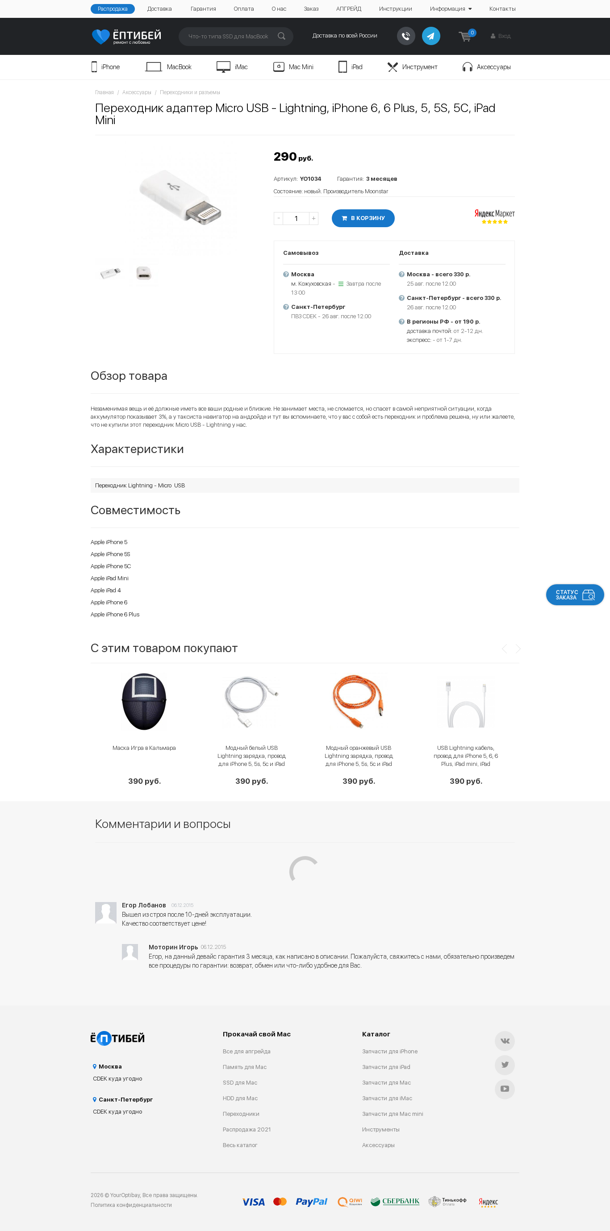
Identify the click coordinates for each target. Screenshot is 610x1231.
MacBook (179, 67)
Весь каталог (240, 1145)
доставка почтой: (429, 331)
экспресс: (419, 340)
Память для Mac (245, 1067)
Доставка (159, 8)
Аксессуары (494, 67)
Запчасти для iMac (387, 1098)
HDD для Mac (240, 1098)
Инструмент (420, 67)
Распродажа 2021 (247, 1129)
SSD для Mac (240, 1082)
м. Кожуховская (311, 283)
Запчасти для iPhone (390, 1051)
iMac (241, 67)
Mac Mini (301, 67)
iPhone (110, 67)
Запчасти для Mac (386, 1082)
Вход (504, 36)
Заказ (311, 8)
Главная (104, 92)
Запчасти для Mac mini (392, 1114)
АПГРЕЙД (348, 8)
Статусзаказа (567, 595)
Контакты (502, 8)
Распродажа (113, 9)
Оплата (244, 8)
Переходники (241, 1114)
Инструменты (381, 1129)
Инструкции (395, 8)
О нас (279, 8)
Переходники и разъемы (190, 92)
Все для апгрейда (247, 1051)
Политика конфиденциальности (131, 1205)
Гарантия (203, 8)
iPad (357, 67)
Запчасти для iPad (386, 1067)
